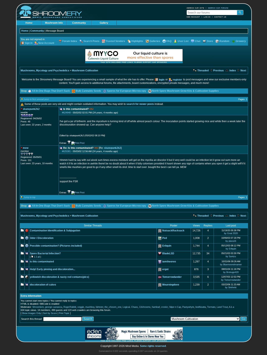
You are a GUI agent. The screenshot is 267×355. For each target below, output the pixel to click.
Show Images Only (31, 313)
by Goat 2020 (231, 233)
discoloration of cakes (43, 284)
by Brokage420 (231, 272)
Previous (218, 70)
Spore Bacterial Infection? (45, 253)
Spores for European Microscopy (126, 90)
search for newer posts (140, 104)
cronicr (164, 307)
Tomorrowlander (172, 277)
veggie (80, 307)
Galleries (155, 41)
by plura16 (230, 241)
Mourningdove (170, 284)
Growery (241, 41)
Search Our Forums (218, 8)
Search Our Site (195, 8)
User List (183, 41)
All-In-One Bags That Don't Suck (51, 90)
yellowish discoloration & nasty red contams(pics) (59, 277)
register (177, 79)
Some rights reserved (153, 346)
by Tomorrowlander (231, 280)
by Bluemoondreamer (231, 264)
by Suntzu (231, 256)
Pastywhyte (188, 307)
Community (79, 22)
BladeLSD (168, 253)
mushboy (89, 307)
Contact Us (220, 16)
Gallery (104, 22)
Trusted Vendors (115, 41)
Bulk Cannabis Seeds (88, 90)
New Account (193, 16)
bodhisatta (200, 307)
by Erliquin (231, 248)
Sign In (29, 43)
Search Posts (91, 41)
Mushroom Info (54, 22)
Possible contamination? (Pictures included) (56, 245)
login (161, 79)
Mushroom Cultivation (85, 70)
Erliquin (166, 245)
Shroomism (38, 307)
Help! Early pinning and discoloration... (52, 269)
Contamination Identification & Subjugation (55, 230)
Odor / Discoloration (41, 238)
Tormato (211, 307)
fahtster (99, 307)
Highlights (137, 41)
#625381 (66, 151)
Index (232, 70)
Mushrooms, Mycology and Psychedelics (45, 70)
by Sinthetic (231, 287)
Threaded (203, 70)
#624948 (66, 112)
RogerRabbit (69, 307)
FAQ (168, 41)
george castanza (53, 307)
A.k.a (231, 307)
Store (210, 41)
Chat (197, 41)
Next (243, 70)
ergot (165, 269)
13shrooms (145, 307)
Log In (207, 16)
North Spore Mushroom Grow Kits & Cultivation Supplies (185, 90)
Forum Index (69, 41)
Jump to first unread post (36, 99)
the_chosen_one (113, 307)
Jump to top (29, 197)
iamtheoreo (169, 261)
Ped (164, 238)
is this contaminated (42, 261)
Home (29, 22)
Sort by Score (50, 313)
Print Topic (64, 313)
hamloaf (156, 307)
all (39, 257)
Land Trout (222, 307)
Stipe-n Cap (175, 307)
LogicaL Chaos (130, 307)
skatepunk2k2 (112, 147)
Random (224, 41)
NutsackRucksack (173, 230)
